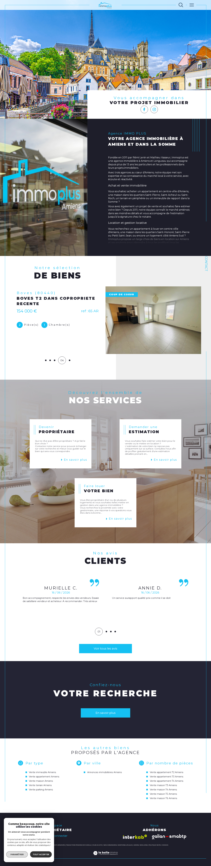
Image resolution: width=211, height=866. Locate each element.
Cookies (165, 845)
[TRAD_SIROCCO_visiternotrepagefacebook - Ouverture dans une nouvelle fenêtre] (144, 109)
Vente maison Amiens (41, 781)
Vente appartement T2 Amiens (166, 772)
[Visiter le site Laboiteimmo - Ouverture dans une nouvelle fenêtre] (105, 856)
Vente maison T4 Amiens (163, 789)
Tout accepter (41, 854)
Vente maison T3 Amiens (163, 785)
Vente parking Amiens (41, 789)
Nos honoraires (109, 845)
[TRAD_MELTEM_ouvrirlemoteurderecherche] (180, 4)
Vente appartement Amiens (44, 776)
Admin (136, 845)
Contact (206, 263)
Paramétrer (17, 854)
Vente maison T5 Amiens (163, 794)
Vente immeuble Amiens (42, 772)
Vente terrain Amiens (40, 785)
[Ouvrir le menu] (191, 5)
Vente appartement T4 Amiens (166, 781)
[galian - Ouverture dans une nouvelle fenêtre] (169, 836)
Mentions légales (125, 845)
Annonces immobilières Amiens (104, 772)
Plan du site (97, 845)
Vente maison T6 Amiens (163, 798)
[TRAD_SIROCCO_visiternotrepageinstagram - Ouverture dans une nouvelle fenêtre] (154, 109)
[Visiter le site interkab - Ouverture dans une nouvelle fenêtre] (135, 837)
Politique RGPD (154, 845)
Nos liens (143, 845)
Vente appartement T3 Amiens (166, 776)
